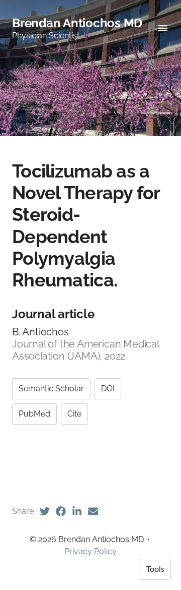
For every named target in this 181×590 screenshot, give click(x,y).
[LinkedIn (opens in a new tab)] (77, 511)
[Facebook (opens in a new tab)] (61, 511)
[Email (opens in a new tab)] (93, 511)
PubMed (34, 414)
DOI (108, 388)
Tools (155, 569)
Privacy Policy (90, 551)
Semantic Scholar (51, 388)
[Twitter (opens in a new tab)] (45, 511)
